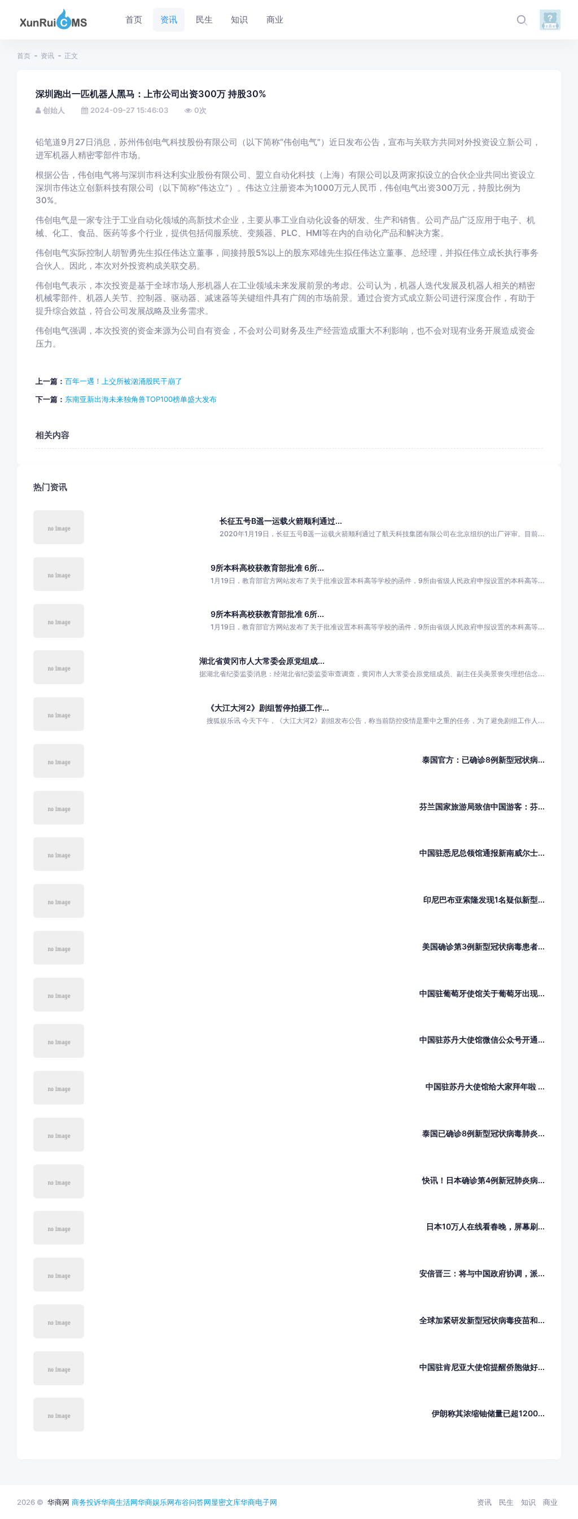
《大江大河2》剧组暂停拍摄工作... (268, 707)
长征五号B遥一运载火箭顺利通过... (281, 521)
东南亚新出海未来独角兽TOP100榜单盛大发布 (141, 399)
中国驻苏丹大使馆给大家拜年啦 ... (485, 1086)
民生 (506, 1502)
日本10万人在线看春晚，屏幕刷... (485, 1226)
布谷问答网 (192, 1502)
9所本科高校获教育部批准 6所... (267, 567)
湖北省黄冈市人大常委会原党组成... (262, 661)
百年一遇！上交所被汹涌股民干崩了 (123, 381)
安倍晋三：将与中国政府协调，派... (482, 1273)
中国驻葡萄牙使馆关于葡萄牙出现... (482, 993)
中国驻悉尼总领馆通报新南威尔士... (482, 852)
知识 (528, 1502)
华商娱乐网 (156, 1502)
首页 (23, 55)
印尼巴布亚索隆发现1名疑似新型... (484, 899)
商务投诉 (86, 1502)
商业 (550, 1502)
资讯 (47, 55)
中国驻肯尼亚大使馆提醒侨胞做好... (482, 1367)
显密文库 (225, 1502)
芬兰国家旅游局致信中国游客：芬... (482, 806)
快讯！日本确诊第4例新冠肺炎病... (483, 1180)
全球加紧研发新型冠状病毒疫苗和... (482, 1320)
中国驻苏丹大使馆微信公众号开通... (482, 1039)
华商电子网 (258, 1502)
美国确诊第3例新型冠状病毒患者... (483, 946)
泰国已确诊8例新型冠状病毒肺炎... (483, 1133)
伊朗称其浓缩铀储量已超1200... (488, 1413)
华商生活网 (119, 1502)
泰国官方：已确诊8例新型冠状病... (483, 759)
